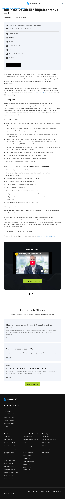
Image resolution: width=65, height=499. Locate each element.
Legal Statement (32, 491)
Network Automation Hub (11, 446)
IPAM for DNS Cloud (29, 449)
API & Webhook (8, 463)
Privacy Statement (45, 491)
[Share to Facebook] (29, 294)
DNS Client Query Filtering (49, 449)
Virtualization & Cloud (10, 442)
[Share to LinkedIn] (35, 294)
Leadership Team (9, 417)
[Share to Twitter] (32, 294)
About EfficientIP (9, 414)
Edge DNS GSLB (27, 458)
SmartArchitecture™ (29, 461)
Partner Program (9, 420)
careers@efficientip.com (46, 236)
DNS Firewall (45, 452)
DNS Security (8, 439)
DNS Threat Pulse (47, 442)
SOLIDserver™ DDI (28, 436)
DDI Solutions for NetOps (11, 472)
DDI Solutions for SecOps (11, 475)
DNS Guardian (46, 436)
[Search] (62, 3)
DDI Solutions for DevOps (11, 479)
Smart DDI (7, 436)
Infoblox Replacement (10, 457)
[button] (32, 384)
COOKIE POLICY (31, 495)
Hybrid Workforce (9, 466)
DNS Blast (45, 446)
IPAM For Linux (27, 455)
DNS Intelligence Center (49, 439)
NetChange (26, 442)
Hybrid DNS (26, 464)
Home (3, 8)
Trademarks (57, 491)
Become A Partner (9, 423)
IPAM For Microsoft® (29, 452)
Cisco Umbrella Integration (12, 449)
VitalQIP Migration (9, 460)
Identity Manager (28, 446)
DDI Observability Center (30, 439)
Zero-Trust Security (10, 469)
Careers (8, 8)
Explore (8, 338)
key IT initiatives (41, 92)
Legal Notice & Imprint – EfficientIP (49, 495)
